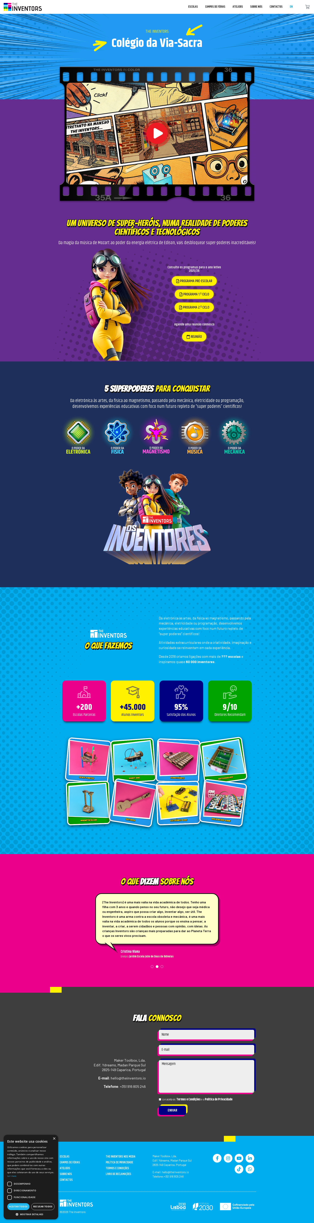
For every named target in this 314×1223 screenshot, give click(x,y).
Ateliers (238, 7)
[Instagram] (228, 1158)
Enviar (172, 1110)
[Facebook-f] (217, 1158)
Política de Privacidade (218, 1099)
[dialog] (31, 1177)
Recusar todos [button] (43, 1206)
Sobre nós (256, 7)
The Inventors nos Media (120, 1156)
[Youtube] (239, 1158)
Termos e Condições (188, 1099)
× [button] (54, 1138)
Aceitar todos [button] (18, 1206)
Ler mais (11, 1176)
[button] (157, 134)
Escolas (193, 7)
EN (291, 7)
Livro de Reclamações (118, 1174)
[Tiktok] (239, 1169)
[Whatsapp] (249, 1169)
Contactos (276, 7)
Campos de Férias (215, 7)
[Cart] (307, 7)
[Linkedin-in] (249, 1158)
